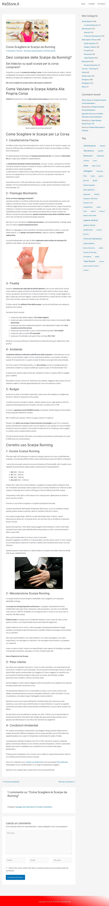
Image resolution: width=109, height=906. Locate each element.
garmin (101, 176)
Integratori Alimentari (90, 198)
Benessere (86, 61)
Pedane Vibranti (90, 47)
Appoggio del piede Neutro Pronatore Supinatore (33, 807)
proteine (86, 234)
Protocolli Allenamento (92, 36)
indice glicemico (89, 190)
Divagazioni (86, 83)
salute (101, 248)
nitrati (85, 211)
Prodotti (87, 51)
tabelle (97, 256)
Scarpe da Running (89, 252)
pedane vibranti (89, 225)
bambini (100, 151)
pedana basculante (89, 215)
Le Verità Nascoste (91, 25)
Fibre (85, 176)
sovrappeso (87, 256)
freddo (92, 176)
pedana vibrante (91, 220)
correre (86, 161)
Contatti (91, 4)
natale (98, 207)
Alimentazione (87, 21)
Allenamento (86, 29)
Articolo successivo (67, 782)
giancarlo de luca (88, 114)
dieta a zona (96, 166)
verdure (86, 270)
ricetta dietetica (88, 243)
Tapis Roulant (89, 58)
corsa (95, 160)
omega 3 (102, 211)
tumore (101, 261)
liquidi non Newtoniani (34, 762)
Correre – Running (89, 69)
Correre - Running (23, 51)
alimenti (102, 146)
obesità (93, 211)
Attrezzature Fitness (89, 40)
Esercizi (87, 32)
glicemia (86, 180)
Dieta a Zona (86, 76)
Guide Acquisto (37, 51)
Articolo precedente (10, 782)
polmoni (99, 230)
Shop (83, 4)
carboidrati (100, 156)
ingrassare (86, 194)
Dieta (84, 72)
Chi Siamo (101, 4)
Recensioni (88, 54)
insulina (96, 194)
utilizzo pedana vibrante (91, 266)
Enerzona (100, 171)
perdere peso (88, 230)
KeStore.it (10, 4)
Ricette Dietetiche (91, 65)
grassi (95, 180)
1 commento (10, 51)
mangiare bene (88, 203)
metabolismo (88, 207)
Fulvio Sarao (86, 100)
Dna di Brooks (62, 762)
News (84, 87)
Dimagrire (85, 80)
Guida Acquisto (89, 185)
